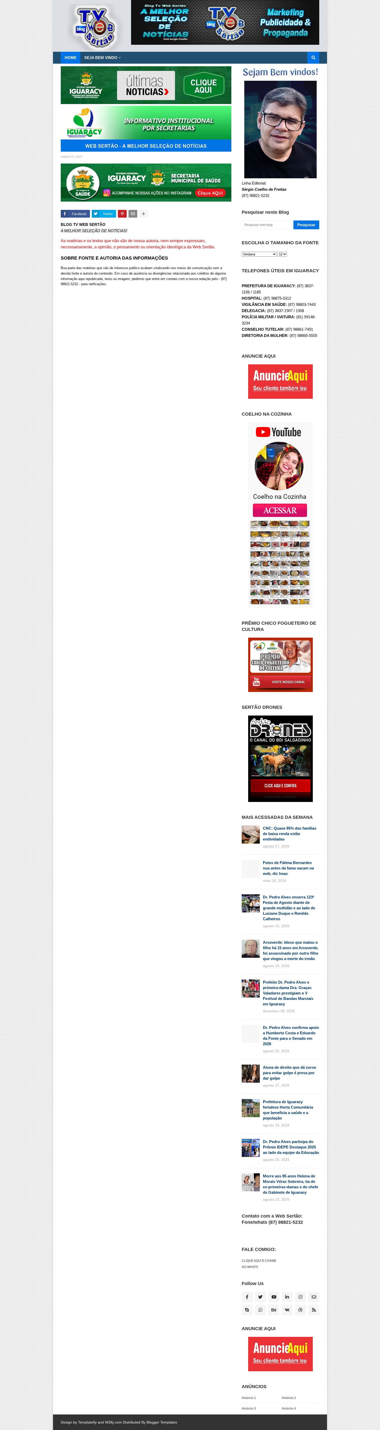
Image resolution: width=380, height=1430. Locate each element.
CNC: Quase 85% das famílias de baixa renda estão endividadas (289, 833)
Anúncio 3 (249, 1408)
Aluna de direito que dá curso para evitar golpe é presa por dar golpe (289, 1072)
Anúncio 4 (289, 1408)
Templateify (87, 1422)
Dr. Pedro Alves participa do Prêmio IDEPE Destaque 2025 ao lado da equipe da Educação (291, 1147)
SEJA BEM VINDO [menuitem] (100, 57)
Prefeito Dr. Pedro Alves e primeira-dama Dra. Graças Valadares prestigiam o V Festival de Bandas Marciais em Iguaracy (288, 993)
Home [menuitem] (71, 57)
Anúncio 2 (289, 1398)
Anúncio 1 (249, 1398)
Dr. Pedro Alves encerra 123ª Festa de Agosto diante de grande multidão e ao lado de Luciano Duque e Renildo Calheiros (289, 908)
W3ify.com (113, 1422)
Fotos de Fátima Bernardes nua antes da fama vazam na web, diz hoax (288, 868)
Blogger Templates (162, 1422)
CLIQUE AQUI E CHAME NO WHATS (259, 1264)
